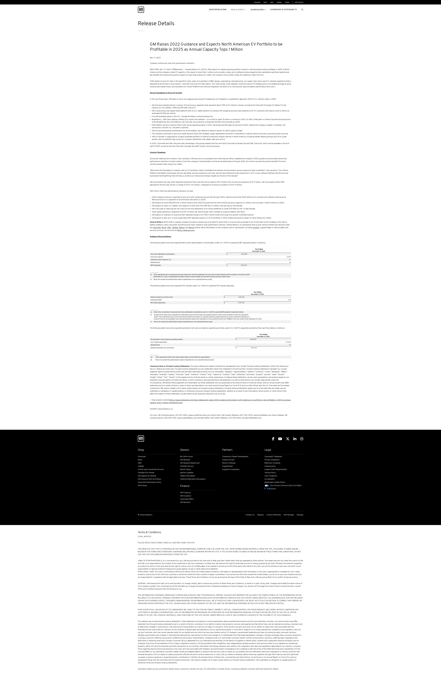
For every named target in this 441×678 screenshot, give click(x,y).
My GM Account (186, 457)
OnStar (287, 2)
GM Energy (142, 486)
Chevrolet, (157, 228)
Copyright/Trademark (273, 457)
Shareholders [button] (257, 10)
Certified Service (186, 466)
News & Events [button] (237, 10)
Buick (265, 2)
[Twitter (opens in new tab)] (287, 439)
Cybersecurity (270, 466)
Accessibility (269, 479)
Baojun (182, 228)
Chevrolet (257, 2)
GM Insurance (185, 496)
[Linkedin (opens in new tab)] (294, 439)
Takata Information (187, 476)
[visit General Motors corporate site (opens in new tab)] (141, 439)
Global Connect (228, 460)
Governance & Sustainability (283, 10)
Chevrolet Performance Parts (149, 482)
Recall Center (185, 469)
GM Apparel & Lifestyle (147, 476)
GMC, (169, 228)
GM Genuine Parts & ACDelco (149, 479)
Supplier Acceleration (231, 469)
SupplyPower (227, 466)
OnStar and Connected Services (151, 469)
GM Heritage (289, 515)
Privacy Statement (271, 460)
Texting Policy (270, 473)
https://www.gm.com (185, 230)
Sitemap (300, 515)
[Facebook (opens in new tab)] (273, 439)
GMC (271, 2)
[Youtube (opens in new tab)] (280, 439)
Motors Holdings (229, 463)
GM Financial (299, 2)
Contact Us (250, 515)
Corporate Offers (187, 499)
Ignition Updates (186, 473)
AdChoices (271, 489)
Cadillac (279, 2)
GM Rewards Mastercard (190, 463)
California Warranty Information (192, 479)
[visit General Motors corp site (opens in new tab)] (141, 10)
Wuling (191, 228)
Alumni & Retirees (274, 515)
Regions (260, 515)
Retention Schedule (272, 463)
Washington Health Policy (274, 482)
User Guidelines (270, 476)
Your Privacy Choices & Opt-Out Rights (286, 486)
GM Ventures (185, 502)
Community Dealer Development (235, 457)
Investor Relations (217, 10)
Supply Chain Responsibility (275, 469)
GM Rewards (185, 460)
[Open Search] (302, 9)
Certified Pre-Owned (146, 473)
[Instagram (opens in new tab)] (301, 439)
